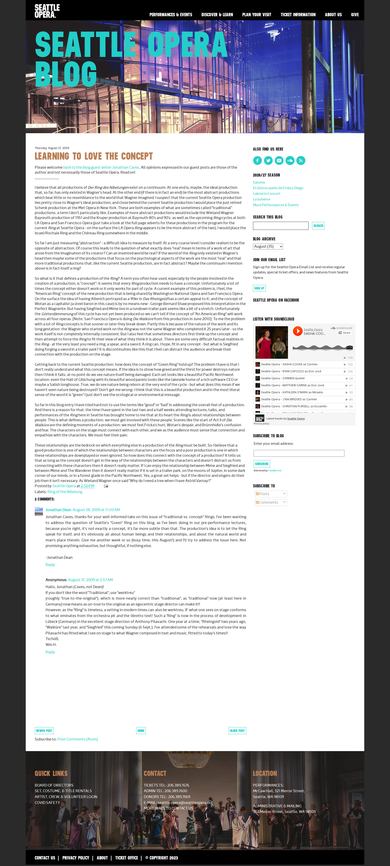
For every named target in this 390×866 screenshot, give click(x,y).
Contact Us (45, 858)
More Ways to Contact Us (168, 808)
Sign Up (259, 288)
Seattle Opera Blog (132, 59)
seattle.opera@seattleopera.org (185, 802)
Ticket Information (298, 14)
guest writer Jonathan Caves (115, 167)
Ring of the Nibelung (65, 491)
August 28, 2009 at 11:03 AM (96, 509)
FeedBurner (275, 470)
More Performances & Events (276, 205)
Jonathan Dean (58, 509)
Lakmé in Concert (266, 193)
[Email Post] (105, 486)
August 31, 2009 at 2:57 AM (90, 579)
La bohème (261, 199)
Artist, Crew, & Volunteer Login (66, 796)
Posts (264, 493)
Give (355, 14)
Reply (50, 564)
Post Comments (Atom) (78, 739)
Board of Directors (54, 785)
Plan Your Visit (256, 14)
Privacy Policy (76, 858)
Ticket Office (126, 858)
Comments (268, 502)
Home (141, 731)
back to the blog (76, 167)
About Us (333, 14)
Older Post (237, 731)
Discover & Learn (217, 14)
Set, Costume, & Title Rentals (63, 791)
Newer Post (44, 731)
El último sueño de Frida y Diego (278, 188)
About (102, 858)
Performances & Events (171, 14)
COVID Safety (47, 802)
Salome (259, 182)
